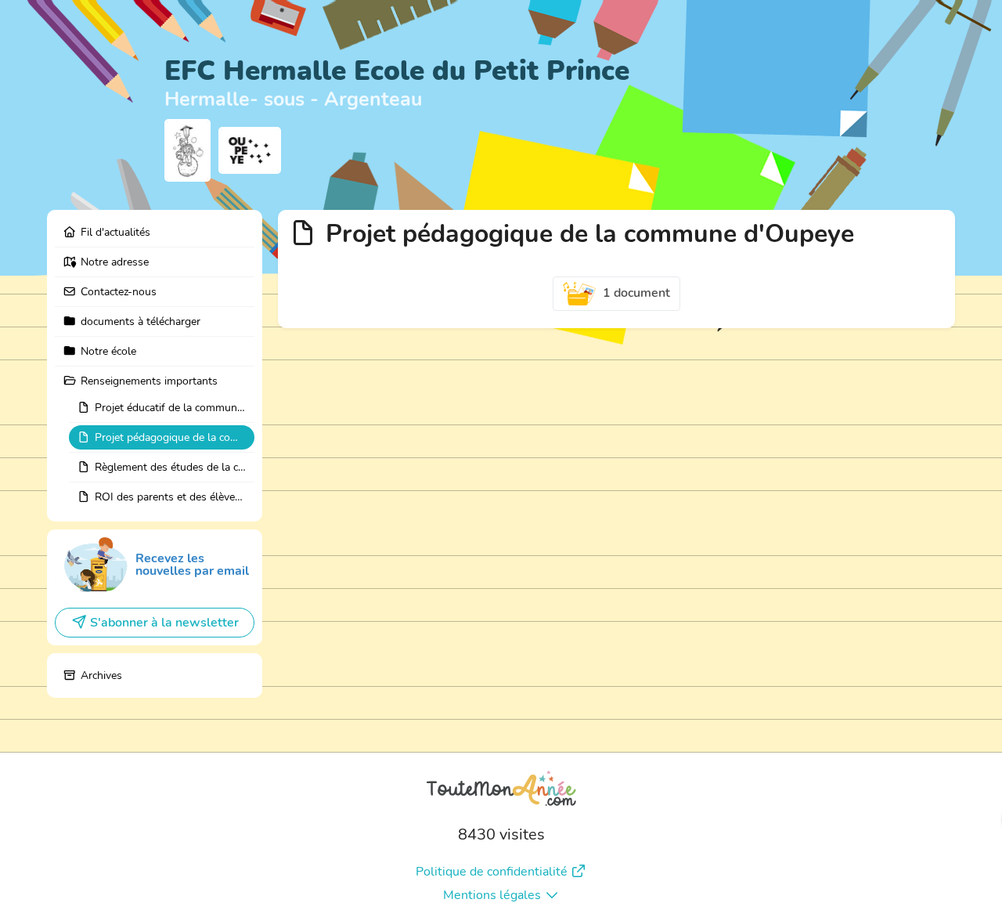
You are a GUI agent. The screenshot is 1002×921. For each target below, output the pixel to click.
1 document (636, 293)
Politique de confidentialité (492, 871)
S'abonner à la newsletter (164, 622)
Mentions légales (492, 895)
